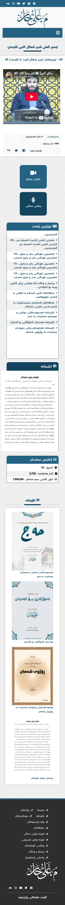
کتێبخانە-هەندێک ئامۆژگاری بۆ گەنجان (32, 319)
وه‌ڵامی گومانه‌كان (35, 846)
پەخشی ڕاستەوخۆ (35, 858)
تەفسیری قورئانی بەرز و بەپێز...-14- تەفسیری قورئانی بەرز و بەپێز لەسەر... (34, 272)
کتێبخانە (40, 816)
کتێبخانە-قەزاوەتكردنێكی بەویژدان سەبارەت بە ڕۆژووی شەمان (36, 327)
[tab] (32, 50)
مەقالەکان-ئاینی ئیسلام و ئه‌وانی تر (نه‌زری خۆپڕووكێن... (35, 292)
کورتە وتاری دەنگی (34, 834)
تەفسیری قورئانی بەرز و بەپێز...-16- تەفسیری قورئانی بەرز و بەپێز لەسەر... (34, 253)
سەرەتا (56, 42)
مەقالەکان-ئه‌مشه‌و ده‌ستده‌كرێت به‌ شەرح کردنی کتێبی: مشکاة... (35, 302)
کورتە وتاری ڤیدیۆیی (33, 840)
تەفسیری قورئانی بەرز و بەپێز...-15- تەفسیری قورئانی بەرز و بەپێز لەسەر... (34, 263)
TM (8, 150)
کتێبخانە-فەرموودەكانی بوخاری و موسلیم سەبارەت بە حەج (36, 311)
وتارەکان (25, 810)
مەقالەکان (39, 828)
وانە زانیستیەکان (36, 822)
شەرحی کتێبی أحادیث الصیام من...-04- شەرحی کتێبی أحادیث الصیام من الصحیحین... (33, 241)
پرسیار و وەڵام (37, 852)
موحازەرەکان (22, 816)
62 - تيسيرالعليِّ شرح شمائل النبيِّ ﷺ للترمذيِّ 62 (33, 60)
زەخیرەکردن (53, 137)
